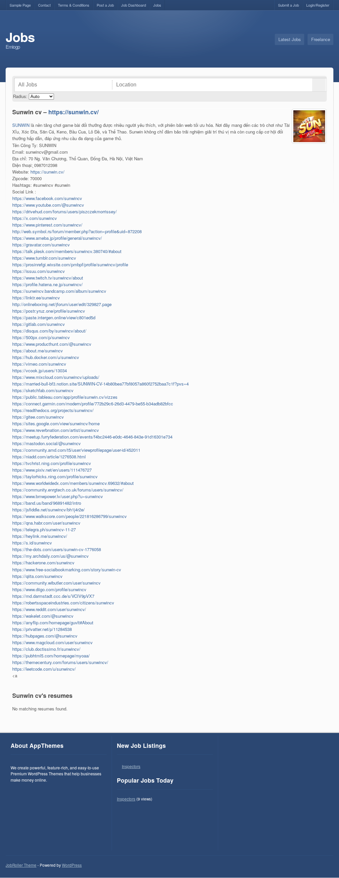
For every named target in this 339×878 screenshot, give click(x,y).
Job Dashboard (133, 5)
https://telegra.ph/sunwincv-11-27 (44, 529)
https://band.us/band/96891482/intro (46, 503)
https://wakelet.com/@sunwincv (42, 616)
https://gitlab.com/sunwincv (38, 324)
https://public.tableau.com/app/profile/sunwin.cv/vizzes (65, 397)
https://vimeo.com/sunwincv (39, 364)
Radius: (20, 96)
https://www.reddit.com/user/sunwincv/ (49, 609)
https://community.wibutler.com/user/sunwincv (56, 583)
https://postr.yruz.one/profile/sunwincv (48, 311)
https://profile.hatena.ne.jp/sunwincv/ (47, 284)
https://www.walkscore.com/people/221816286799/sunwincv (69, 516)
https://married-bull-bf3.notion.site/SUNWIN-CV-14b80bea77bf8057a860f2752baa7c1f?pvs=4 (100, 384)
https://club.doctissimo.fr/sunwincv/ (46, 649)
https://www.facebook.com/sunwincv (47, 198)
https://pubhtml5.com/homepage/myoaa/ (51, 655)
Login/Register (317, 5)
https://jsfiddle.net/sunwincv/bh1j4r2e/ (48, 509)
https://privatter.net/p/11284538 (42, 629)
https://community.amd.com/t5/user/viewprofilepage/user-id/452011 (76, 450)
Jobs (157, 5)
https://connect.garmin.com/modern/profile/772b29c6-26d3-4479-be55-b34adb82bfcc (92, 403)
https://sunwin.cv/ (73, 112)
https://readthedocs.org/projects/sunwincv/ (53, 410)
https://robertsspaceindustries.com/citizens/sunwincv (63, 602)
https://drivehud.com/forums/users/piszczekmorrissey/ (64, 211)
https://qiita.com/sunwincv (37, 576)
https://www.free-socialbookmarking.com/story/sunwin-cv (66, 569)
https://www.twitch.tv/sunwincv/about (47, 278)
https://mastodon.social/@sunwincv (46, 443)
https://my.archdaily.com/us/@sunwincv (50, 556)
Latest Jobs (289, 39)
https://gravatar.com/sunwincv (41, 244)
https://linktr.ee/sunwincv (36, 297)
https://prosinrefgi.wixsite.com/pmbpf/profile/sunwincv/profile (70, 264)
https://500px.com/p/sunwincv (41, 337)
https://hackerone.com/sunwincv (43, 562)
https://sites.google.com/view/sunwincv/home (56, 423)
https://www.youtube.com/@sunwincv (48, 205)
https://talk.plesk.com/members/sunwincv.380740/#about (66, 251)
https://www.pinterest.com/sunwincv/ (47, 225)
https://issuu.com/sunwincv (38, 271)
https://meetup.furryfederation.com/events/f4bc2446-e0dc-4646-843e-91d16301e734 (92, 437)
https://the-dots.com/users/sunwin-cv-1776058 (56, 549)
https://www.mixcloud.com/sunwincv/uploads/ (55, 377)
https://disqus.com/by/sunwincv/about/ (49, 331)
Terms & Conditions (73, 5)
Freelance (320, 39)
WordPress (72, 865)
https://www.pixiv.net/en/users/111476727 (52, 470)
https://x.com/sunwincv (34, 218)
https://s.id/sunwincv (32, 543)
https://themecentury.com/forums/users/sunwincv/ (60, 662)
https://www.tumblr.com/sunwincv (44, 258)
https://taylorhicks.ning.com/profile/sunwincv (55, 476)
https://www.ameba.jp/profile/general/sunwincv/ (57, 238)
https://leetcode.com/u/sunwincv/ (44, 669)
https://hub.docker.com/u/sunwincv (45, 357)
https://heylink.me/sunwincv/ (39, 536)
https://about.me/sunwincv (37, 350)
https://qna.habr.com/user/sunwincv (46, 523)
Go (319, 84)
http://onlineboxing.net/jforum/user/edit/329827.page (62, 304)
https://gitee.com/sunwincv (38, 417)
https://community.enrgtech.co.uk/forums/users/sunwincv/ (67, 490)
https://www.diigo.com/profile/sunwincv (49, 589)
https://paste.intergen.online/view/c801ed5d (53, 317)
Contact (44, 5)
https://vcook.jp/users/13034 (39, 370)
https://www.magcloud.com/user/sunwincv (52, 642)
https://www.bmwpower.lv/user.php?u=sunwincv (57, 496)
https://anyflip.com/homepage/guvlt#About (52, 622)
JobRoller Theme (21, 865)
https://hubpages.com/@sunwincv (44, 636)
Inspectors (131, 766)
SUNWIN (20, 125)
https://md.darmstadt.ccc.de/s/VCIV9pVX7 (53, 596)
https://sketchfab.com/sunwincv (42, 390)
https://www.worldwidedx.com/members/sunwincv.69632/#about (73, 483)
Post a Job (105, 5)
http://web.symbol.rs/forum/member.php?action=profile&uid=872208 (77, 231)
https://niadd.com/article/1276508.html (49, 456)
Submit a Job (288, 5)
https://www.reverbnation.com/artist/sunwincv (55, 430)
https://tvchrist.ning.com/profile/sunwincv (51, 463)
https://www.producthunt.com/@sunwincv (51, 344)
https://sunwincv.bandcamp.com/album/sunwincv (59, 291)
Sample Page (20, 5)
